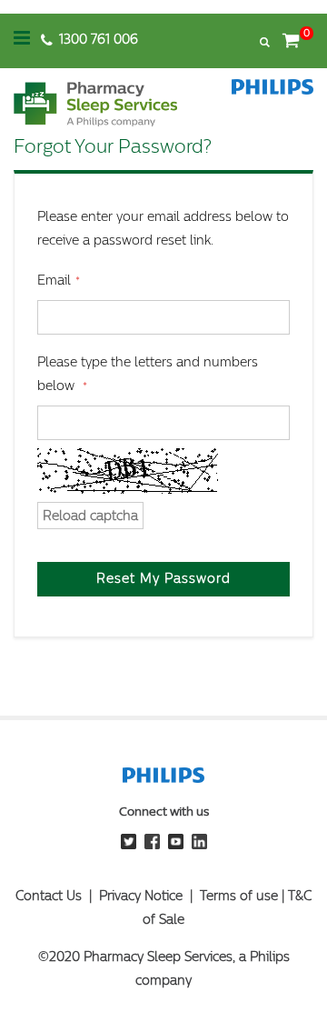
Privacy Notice (141, 896)
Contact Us (48, 896)
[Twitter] (128, 845)
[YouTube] (175, 845)
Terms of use (239, 896)
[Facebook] (152, 845)
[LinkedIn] (199, 845)
